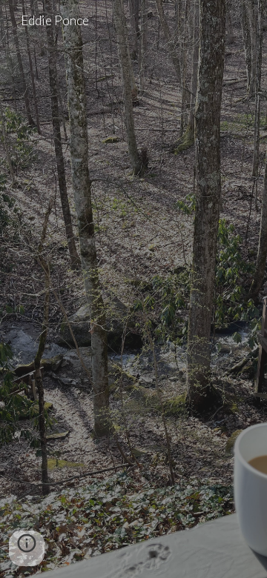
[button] (26, 548)
